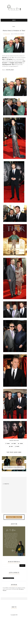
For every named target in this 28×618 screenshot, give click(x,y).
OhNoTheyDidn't (10, 69)
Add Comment (21, 33)
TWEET (14, 443)
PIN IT (12, 446)
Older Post (17, 517)
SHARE (8, 443)
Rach (4, 33)
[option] (14, 464)
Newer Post (10, 517)
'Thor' (13, 26)
